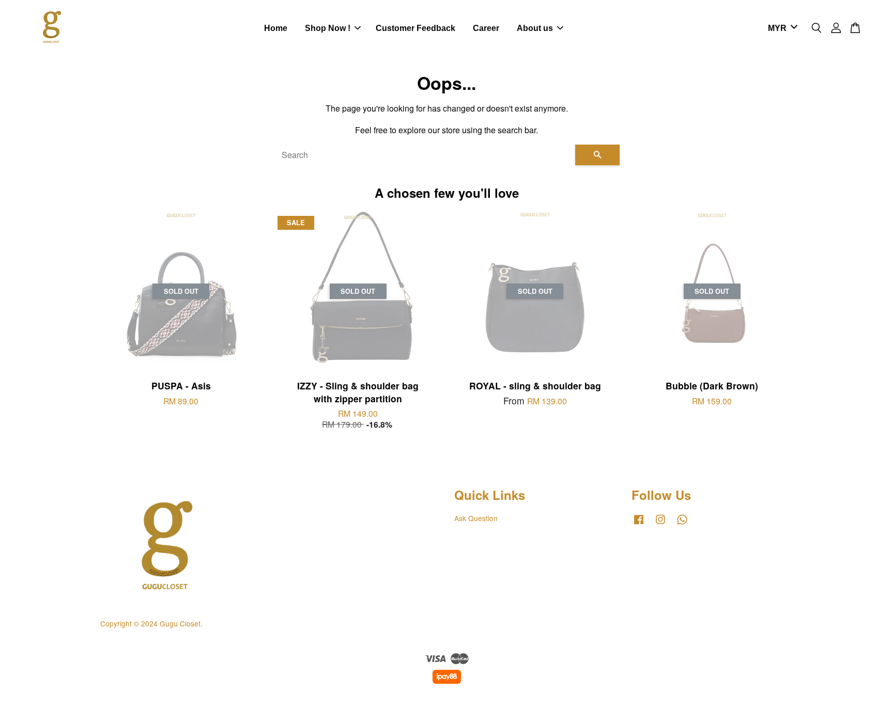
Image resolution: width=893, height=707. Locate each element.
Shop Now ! (327, 28)
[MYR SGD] (781, 29)
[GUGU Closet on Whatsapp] (682, 524)
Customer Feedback (415, 28)
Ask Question (476, 518)
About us (535, 28)
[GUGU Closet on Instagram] (660, 524)
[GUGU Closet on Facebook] (639, 524)
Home (275, 28)
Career (486, 28)
